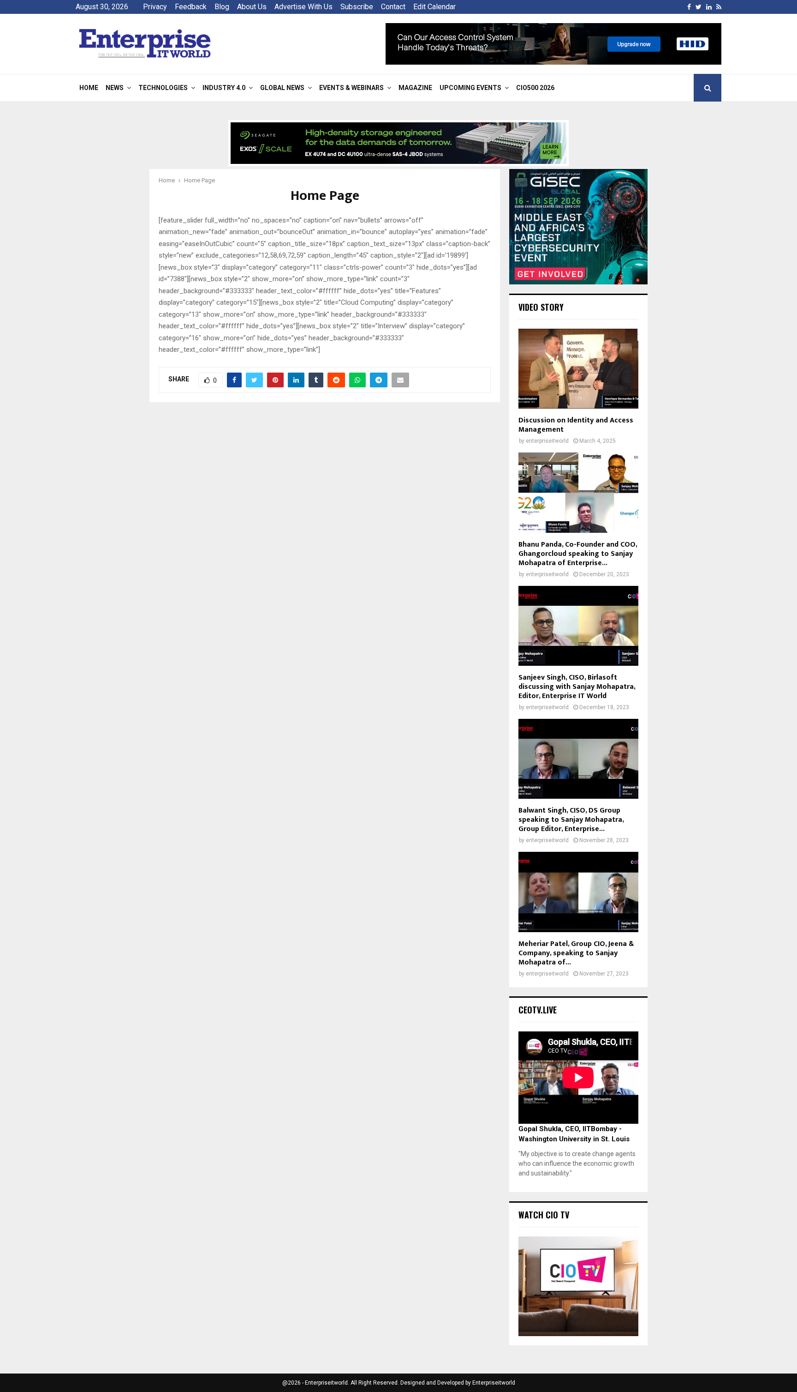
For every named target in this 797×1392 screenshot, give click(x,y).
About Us (252, 6)
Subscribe (356, 6)
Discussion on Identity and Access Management (575, 425)
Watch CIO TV (543, 1215)
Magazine (415, 87)
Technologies (163, 87)
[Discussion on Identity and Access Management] (578, 369)
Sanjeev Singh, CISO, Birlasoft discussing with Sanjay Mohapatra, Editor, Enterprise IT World (576, 686)
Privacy (155, 6)
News (115, 87)
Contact (393, 6)
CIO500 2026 (535, 87)
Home (88, 87)
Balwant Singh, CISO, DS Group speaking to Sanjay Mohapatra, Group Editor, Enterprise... (571, 819)
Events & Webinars (351, 87)
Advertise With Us (303, 6)
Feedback (191, 6)
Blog (221, 6)
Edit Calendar (434, 6)
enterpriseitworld (547, 441)
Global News (282, 87)
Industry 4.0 (223, 87)
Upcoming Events (470, 87)
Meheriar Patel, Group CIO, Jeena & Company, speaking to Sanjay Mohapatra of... (576, 953)
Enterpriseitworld (493, 1383)
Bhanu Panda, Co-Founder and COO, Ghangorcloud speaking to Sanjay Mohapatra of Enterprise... (577, 553)
